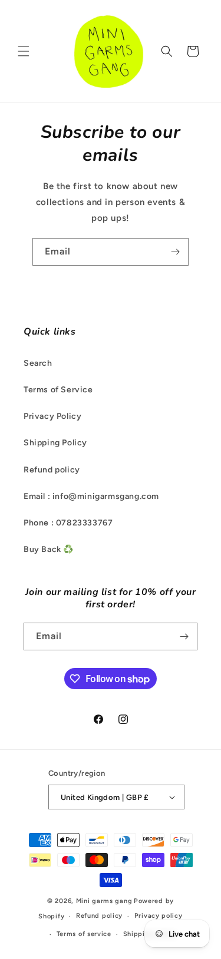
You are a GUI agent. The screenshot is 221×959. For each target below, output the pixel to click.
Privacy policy (158, 916)
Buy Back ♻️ (49, 549)
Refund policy (52, 470)
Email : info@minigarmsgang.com (91, 496)
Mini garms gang (104, 901)
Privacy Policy (52, 416)
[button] (24, 51)
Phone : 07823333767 (68, 523)
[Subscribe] (175, 252)
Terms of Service (58, 390)
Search (38, 363)
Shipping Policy (55, 443)
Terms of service (84, 934)
